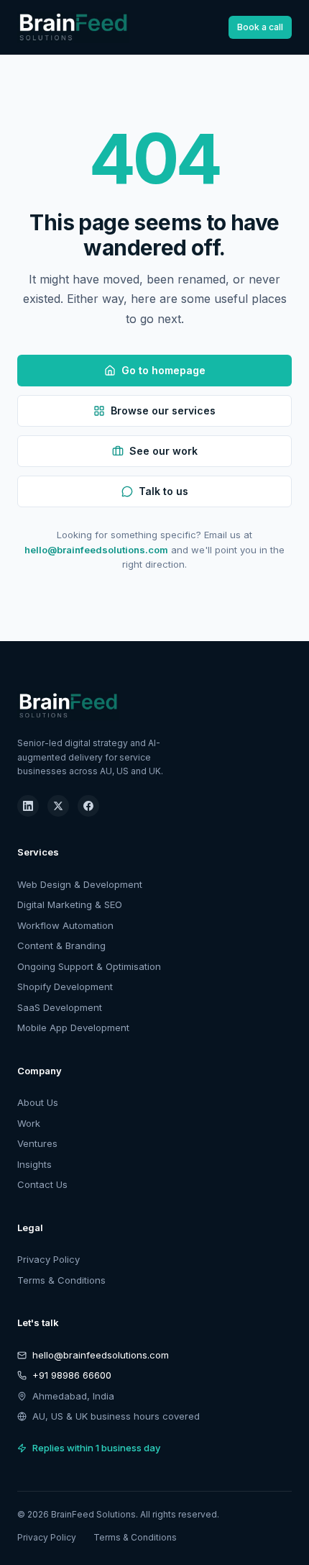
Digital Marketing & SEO (69, 904)
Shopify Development (65, 986)
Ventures (37, 1143)
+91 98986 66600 (71, 1375)
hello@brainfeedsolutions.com (96, 549)
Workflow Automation (65, 925)
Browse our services (163, 410)
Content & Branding (61, 945)
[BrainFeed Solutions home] (73, 27)
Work (28, 1123)
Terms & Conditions (61, 1280)
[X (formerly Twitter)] (58, 806)
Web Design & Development (79, 884)
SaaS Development (59, 1007)
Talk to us (163, 491)
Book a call (260, 27)
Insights (34, 1164)
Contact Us (42, 1184)
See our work (163, 451)
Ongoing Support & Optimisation (89, 966)
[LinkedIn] (28, 806)
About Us (37, 1102)
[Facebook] (88, 806)
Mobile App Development (73, 1027)
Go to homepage (163, 370)
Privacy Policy (48, 1259)
